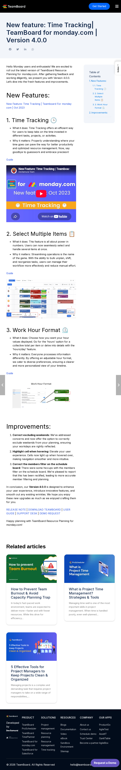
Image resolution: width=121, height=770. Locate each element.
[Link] (14, 6)
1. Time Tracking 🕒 (100, 87)
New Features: (99, 80)
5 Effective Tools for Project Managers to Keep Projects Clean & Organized (29, 673)
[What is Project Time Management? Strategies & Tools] (89, 568)
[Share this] (10, 49)
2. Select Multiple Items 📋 (99, 96)
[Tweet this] (17, 49)
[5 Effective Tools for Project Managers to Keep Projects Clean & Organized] (31, 646)
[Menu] (117, 6)
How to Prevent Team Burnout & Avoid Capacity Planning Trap (30, 593)
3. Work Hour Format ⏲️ (101, 106)
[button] (118, 68)
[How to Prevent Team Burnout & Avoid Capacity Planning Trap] (31, 568)
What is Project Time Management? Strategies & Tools (86, 593)
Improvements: (100, 112)
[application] (105, 763)
